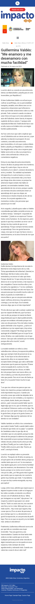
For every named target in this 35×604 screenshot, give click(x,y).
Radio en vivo (17, 9)
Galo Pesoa (20, 600)
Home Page (8, 595)
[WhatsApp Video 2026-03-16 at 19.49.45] (17, 29)
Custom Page (26, 595)
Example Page (17, 595)
